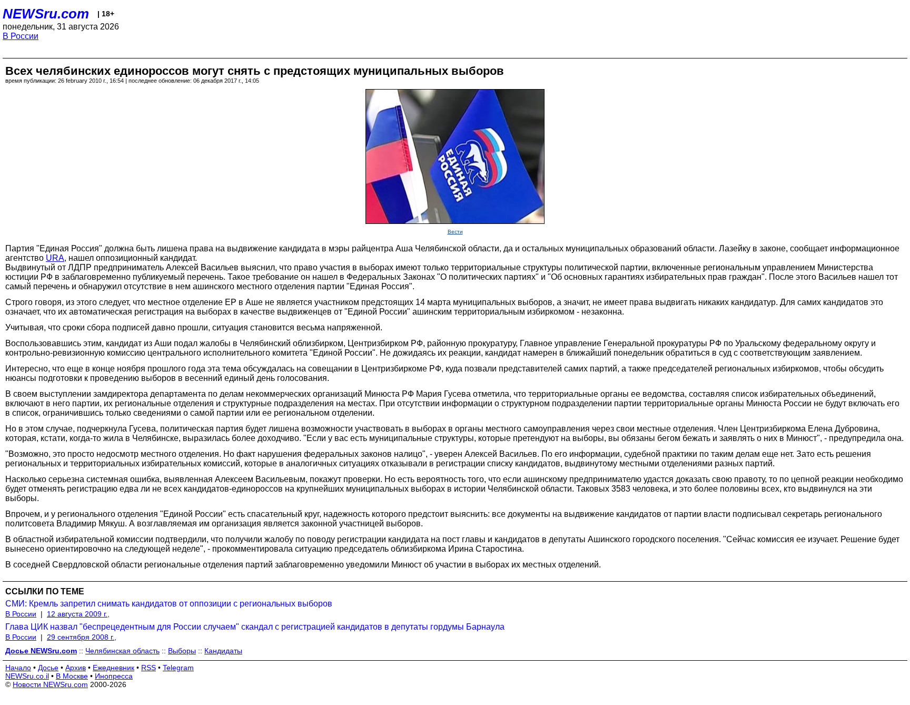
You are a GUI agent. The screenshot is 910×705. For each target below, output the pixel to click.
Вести (455, 231)
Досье (48, 667)
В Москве (72, 676)
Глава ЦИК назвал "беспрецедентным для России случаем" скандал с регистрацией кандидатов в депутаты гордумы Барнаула (255, 626)
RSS (148, 667)
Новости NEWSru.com (50, 684)
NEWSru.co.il (27, 676)
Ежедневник (113, 667)
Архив (75, 667)
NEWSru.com (46, 14)
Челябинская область (122, 651)
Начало (18, 667)
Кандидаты (223, 651)
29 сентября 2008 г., (81, 637)
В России (20, 36)
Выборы (182, 651)
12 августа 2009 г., (78, 614)
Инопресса (114, 676)
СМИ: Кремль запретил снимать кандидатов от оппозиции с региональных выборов (168, 603)
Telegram (178, 667)
